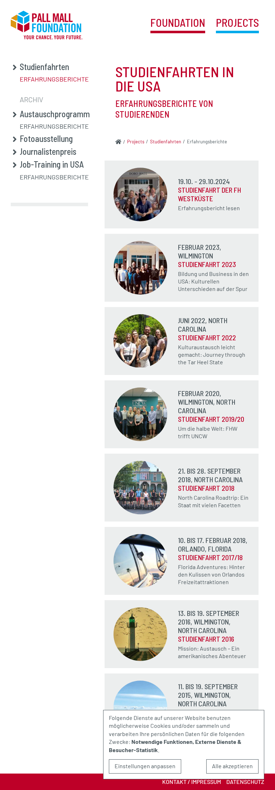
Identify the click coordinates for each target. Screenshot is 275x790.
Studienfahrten (44, 67)
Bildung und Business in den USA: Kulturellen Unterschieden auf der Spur (213, 281)
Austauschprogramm (55, 114)
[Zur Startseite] (118, 141)
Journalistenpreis (48, 151)
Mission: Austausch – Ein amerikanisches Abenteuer (212, 652)
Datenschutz (245, 781)
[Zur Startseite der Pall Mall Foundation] (46, 25)
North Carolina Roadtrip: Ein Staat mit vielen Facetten (213, 501)
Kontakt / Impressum (191, 781)
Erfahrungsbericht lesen (209, 207)
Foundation (177, 23)
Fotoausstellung (46, 138)
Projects (237, 23)
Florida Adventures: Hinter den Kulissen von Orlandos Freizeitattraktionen (211, 574)
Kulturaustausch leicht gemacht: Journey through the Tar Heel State (211, 354)
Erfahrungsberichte (54, 79)
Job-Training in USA (52, 164)
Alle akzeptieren (232, 765)
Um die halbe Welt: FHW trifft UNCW (207, 432)
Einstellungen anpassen (145, 765)
